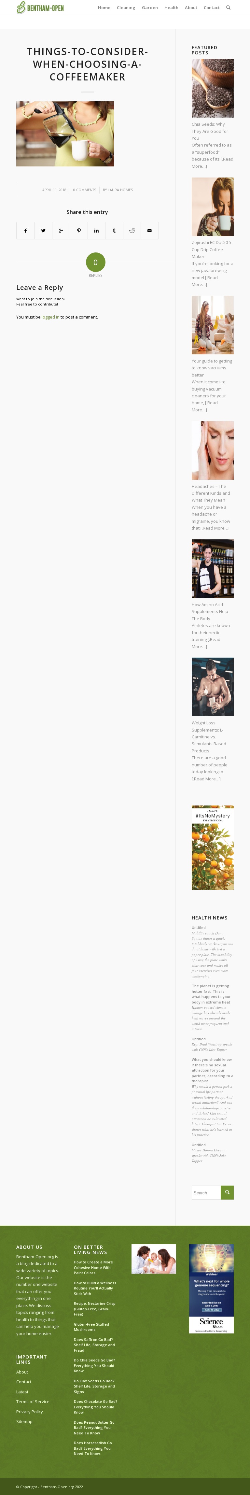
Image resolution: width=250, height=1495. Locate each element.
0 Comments (84, 190)
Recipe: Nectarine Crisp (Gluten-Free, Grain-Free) (95, 1309)
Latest (22, 1392)
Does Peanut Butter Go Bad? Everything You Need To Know (94, 1427)
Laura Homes (120, 190)
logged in (51, 317)
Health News (210, 917)
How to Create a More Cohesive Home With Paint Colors (93, 1267)
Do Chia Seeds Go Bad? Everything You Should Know (94, 1365)
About (22, 1372)
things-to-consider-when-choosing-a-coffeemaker (87, 64)
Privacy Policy (29, 1412)
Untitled (199, 927)
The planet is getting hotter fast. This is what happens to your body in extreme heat (211, 993)
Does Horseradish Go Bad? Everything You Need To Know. (93, 1448)
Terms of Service (32, 1401)
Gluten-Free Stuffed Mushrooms (91, 1327)
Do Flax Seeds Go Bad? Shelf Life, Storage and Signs (94, 1386)
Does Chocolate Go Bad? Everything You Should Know (96, 1407)
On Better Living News (90, 1250)
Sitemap (24, 1421)
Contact (23, 1382)
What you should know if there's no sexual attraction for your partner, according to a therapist (212, 1070)
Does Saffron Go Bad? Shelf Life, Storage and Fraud (94, 1345)
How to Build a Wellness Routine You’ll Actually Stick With (95, 1288)
